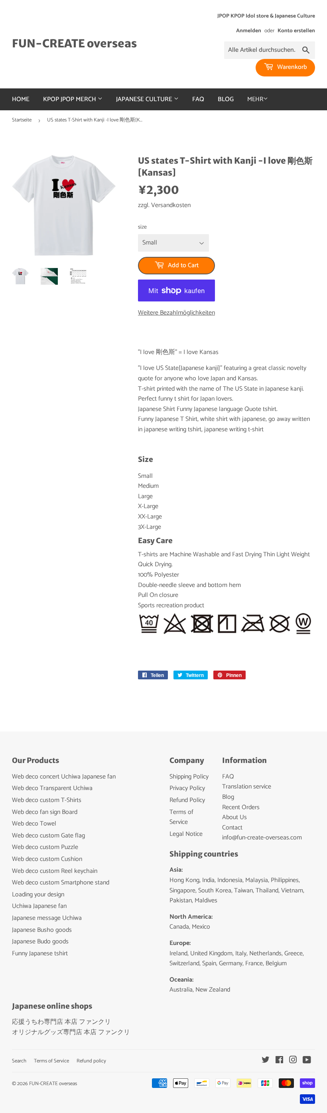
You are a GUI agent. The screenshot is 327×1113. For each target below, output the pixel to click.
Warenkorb (291, 67)
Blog (226, 99)
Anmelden (248, 30)
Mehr (255, 99)
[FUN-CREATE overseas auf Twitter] (266, 1061)
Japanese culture (145, 99)
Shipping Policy (189, 776)
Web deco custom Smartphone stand (60, 882)
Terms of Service (181, 817)
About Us (234, 817)
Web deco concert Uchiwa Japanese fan (64, 776)
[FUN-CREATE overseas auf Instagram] (293, 1061)
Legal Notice (186, 834)
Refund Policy (187, 800)
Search (19, 1061)
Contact (232, 827)
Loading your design (38, 894)
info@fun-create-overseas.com (262, 837)
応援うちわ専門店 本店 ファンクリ (61, 1022)
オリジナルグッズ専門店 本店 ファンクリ (71, 1032)
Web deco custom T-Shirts (46, 800)
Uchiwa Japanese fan (39, 906)
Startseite (22, 120)
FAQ (198, 99)
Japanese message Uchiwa (47, 918)
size (142, 227)
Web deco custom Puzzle (45, 847)
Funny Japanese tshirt (40, 953)
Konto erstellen (296, 30)
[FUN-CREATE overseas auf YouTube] (307, 1061)
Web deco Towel (34, 823)
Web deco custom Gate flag (48, 835)
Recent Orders (241, 807)
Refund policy (91, 1061)
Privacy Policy (187, 788)
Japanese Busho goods (42, 930)
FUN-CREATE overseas (74, 44)
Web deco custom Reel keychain (54, 871)
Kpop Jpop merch (70, 99)
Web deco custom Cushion (47, 859)
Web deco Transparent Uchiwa (52, 788)
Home (21, 99)
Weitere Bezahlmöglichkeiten (176, 313)
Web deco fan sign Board (44, 812)
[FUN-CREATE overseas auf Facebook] (279, 1061)
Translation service (246, 786)
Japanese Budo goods (40, 941)
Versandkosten (171, 205)
